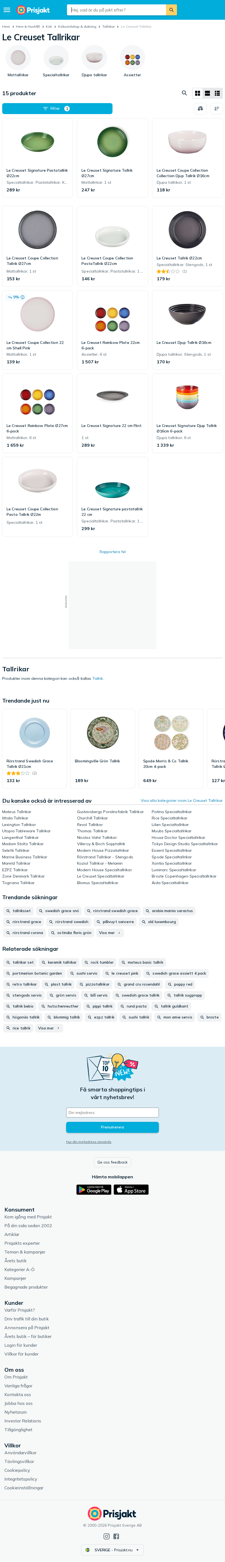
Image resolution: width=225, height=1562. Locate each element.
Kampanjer (15, 1278)
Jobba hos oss (18, 1403)
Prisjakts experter (22, 1243)
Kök (49, 26)
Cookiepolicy (17, 1470)
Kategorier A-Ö (19, 1269)
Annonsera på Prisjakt (26, 1327)
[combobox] (116, 9)
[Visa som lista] (207, 93)
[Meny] (6, 9)
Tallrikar (108, 26)
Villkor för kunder (21, 1354)
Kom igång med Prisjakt (28, 1216)
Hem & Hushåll (28, 26)
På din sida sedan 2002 (28, 1225)
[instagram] (106, 1536)
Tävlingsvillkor (19, 1461)
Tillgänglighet (18, 1429)
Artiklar (11, 1234)
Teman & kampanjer (24, 1252)
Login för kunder (20, 1345)
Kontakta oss (17, 1394)
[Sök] (171, 9)
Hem (6, 26)
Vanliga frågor (18, 1385)
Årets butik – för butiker (28, 1336)
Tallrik (97, 678)
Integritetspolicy (20, 1479)
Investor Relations (22, 1421)
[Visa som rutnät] (198, 93)
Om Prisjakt (16, 1377)
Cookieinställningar (23, 1487)
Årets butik (15, 1260)
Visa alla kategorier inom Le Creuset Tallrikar (182, 800)
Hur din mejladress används (88, 1142)
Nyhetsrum (15, 1412)
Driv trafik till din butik (26, 1319)
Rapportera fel (113, 551)
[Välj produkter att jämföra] (200, 108)
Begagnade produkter (26, 1287)
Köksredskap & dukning (77, 26)
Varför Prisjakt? (19, 1310)
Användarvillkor (20, 1452)
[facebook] (116, 1536)
